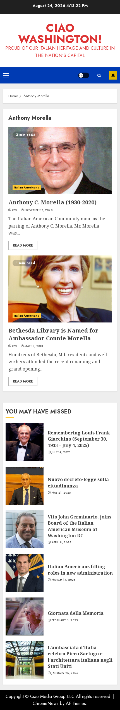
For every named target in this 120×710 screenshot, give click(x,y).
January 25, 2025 (65, 673)
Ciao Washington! (60, 33)
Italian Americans (26, 187)
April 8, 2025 (61, 542)
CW (14, 210)
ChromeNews (46, 703)
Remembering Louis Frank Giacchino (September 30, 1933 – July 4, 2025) (79, 439)
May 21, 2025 (61, 493)
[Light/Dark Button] (83, 75)
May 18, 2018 (34, 346)
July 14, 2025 (61, 452)
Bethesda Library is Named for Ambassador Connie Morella (53, 334)
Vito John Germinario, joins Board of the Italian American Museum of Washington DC (79, 526)
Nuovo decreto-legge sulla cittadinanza (78, 482)
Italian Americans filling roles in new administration (80, 569)
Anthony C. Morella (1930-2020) (52, 202)
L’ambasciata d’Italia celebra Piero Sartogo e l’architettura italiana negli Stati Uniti (80, 656)
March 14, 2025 (63, 580)
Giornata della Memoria (76, 613)
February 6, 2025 (65, 620)
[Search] (99, 75)
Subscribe (113, 75)
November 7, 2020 (38, 210)
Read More (23, 245)
